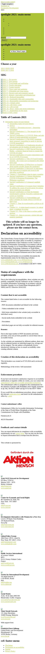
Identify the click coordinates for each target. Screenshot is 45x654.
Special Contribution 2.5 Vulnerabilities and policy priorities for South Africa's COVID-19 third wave (25, 199)
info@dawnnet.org (7, 525)
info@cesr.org (6, 505)
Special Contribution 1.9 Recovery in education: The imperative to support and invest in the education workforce (26, 170)
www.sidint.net (6, 584)
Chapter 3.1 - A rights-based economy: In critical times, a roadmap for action (26, 208)
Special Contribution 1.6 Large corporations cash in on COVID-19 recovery (26, 156)
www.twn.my (5, 619)
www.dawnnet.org (7, 527)
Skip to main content (8, 2)
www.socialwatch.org (8, 602)
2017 (7, 70)
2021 (2, 68)
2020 (7, 68)
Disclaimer (9, 645)
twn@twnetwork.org (8, 617)
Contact (8, 34)
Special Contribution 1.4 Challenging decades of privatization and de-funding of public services (26, 146)
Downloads (9, 28)
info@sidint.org (6, 582)
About (7, 21)
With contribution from (18, 25)
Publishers (13, 23)
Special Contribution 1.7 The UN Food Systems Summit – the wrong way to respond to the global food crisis (27, 161)
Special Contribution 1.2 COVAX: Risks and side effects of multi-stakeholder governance (27, 136)
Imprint (7, 649)
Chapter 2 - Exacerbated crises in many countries (26, 174)
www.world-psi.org (7, 565)
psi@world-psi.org (7, 563)
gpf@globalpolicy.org (8, 542)
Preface (12, 126)
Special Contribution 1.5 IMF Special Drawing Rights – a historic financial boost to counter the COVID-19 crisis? (26, 151)
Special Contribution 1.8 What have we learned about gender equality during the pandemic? (26, 165)
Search (3, 37)
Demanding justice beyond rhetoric (17, 122)
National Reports (11, 30)
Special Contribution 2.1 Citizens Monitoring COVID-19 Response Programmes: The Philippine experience (25, 178)
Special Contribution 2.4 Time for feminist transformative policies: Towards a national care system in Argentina (26, 194)
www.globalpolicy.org (8, 544)
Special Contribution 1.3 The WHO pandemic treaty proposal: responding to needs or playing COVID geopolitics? (26, 141)
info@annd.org (6, 486)
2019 (12, 68)
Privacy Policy (10, 651)
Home (7, 19)
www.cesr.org (5, 507)
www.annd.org (6, 488)
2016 (12, 70)
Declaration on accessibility (14, 647)
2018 (2, 70)
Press (7, 32)
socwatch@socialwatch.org (10, 600)
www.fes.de (5, 636)
